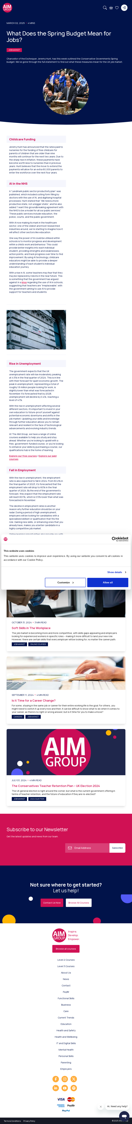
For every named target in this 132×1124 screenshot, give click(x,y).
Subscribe (117, 847)
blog (24, 282)
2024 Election (37, 799)
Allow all (108, 582)
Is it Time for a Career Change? (34, 700)
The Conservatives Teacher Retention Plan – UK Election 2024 (56, 786)
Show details (114, 572)
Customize (63, 582)
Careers (18, 716)
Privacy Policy (29, 1121)
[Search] (105, 8)
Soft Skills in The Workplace (31, 628)
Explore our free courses (23, 455)
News (66, 979)
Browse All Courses (78, 902)
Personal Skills (66, 1056)
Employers (66, 1068)
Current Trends (66, 1017)
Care (66, 1011)
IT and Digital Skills (66, 1043)
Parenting (66, 1062)
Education (66, 1023)
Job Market (14, 50)
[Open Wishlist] (116, 7)
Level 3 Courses (66, 966)
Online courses (38, 644)
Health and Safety (66, 1030)
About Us (66, 972)
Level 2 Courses (66, 959)
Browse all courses (66, 948)
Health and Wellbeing (66, 1036)
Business (66, 1004)
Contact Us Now (52, 902)
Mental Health (66, 1049)
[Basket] (111, 7)
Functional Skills (66, 998)
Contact (66, 985)
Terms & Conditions (12, 1121)
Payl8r (66, 991)
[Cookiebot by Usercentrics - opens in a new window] (114, 539)
